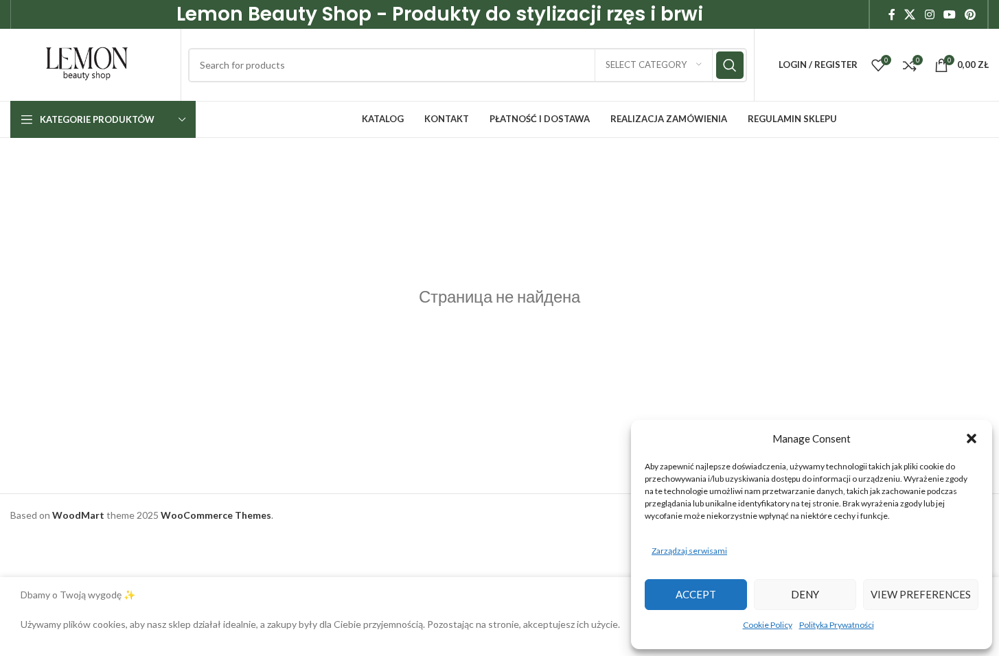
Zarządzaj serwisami (689, 551)
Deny (805, 594)
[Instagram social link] (929, 14)
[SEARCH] (730, 65)
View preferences (921, 594)
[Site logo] (87, 63)
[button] (971, 438)
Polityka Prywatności (836, 625)
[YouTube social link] (949, 14)
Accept (696, 594)
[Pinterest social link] (970, 14)
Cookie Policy (767, 625)
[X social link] (910, 14)
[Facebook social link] (892, 14)
